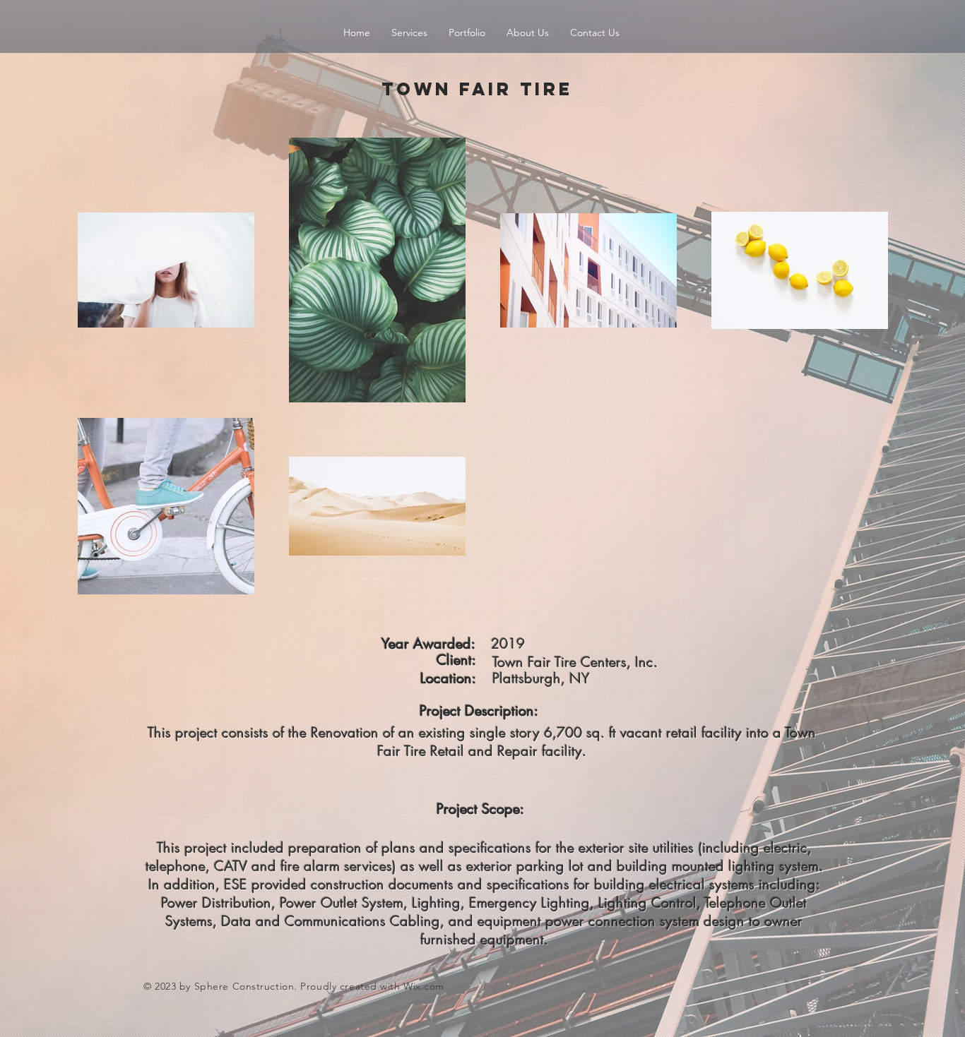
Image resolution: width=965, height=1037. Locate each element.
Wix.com (423, 986)
